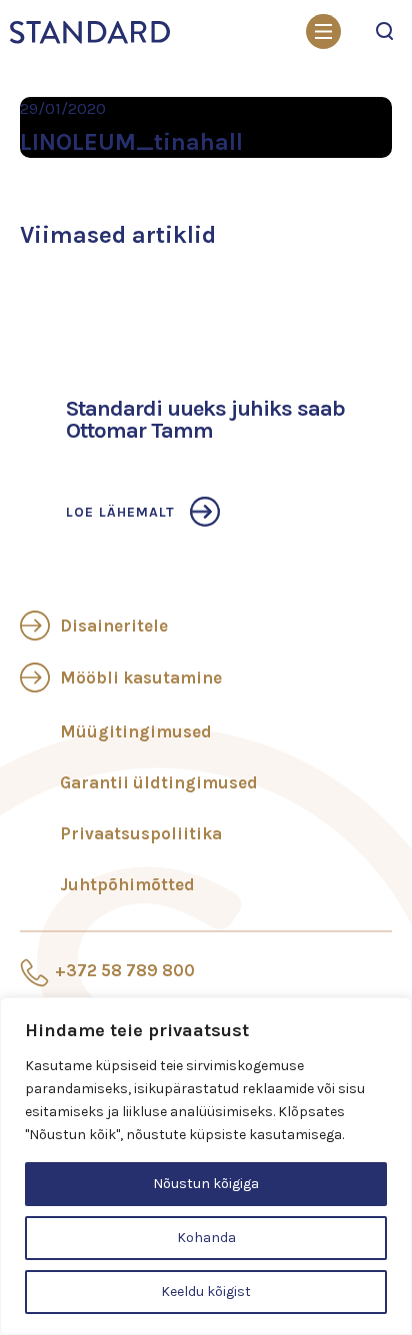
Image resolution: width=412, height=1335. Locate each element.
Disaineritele (114, 626)
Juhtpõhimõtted (127, 884)
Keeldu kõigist (206, 1291)
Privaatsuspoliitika (141, 833)
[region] (206, 1166)
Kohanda (206, 1237)
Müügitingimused (136, 731)
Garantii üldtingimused (159, 782)
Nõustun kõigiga (206, 1183)
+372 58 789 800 (125, 970)
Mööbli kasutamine (141, 677)
